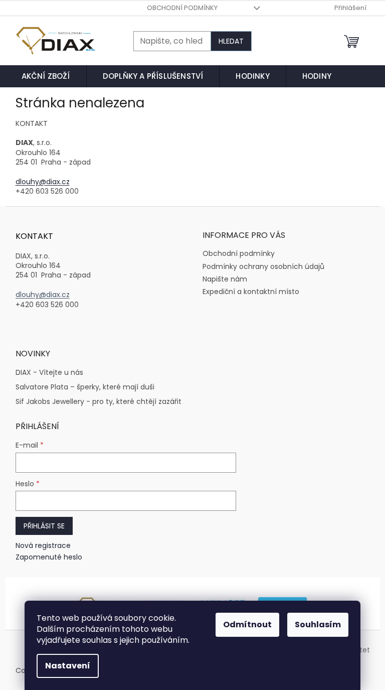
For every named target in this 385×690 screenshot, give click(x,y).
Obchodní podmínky (182, 8)
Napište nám (225, 279)
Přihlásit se (44, 526)
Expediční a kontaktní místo (251, 292)
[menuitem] (46, 76)
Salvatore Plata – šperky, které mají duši (85, 387)
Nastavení (67, 665)
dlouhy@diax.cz (43, 182)
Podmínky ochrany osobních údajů (263, 266)
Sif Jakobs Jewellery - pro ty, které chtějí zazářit (98, 401)
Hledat (231, 41)
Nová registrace (43, 545)
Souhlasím (318, 624)
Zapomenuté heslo (49, 557)
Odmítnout (247, 624)
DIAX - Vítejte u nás (49, 372)
